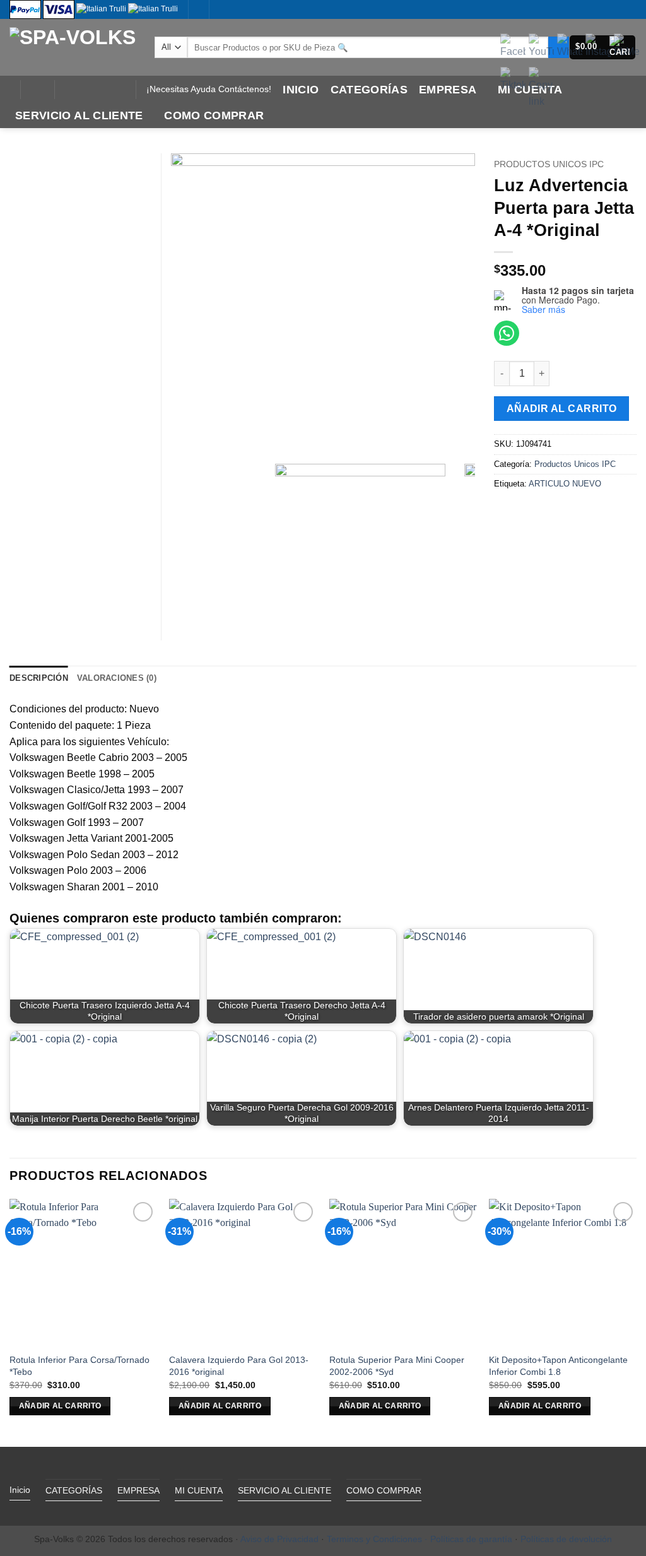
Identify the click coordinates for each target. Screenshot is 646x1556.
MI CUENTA (199, 1490)
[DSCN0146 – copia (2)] (323, 305)
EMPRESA (447, 89)
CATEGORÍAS (369, 89)
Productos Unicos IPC (549, 164)
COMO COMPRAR (214, 115)
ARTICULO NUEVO (565, 483)
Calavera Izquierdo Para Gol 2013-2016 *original (238, 1366)
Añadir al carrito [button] (60, 1406)
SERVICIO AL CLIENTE (79, 115)
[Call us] (100, 89)
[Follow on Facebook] (67, 89)
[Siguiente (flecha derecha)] (624, 778)
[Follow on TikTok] (84, 89)
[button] (37, 89)
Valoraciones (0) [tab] (116, 678)
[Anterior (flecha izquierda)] (22, 778)
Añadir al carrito (562, 408)
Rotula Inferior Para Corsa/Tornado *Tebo (79, 1366)
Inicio (301, 89)
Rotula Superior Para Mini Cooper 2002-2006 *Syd (396, 1366)
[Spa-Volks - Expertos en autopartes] (72, 47)
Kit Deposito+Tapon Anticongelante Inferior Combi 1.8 (558, 1366)
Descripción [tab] (38, 678)
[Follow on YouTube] (117, 89)
